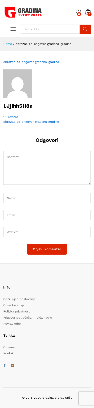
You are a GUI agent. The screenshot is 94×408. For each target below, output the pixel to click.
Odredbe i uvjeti (14, 305)
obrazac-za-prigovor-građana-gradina (31, 62)
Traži (85, 29)
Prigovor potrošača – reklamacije (27, 317)
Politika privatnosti (17, 311)
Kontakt (9, 353)
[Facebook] (5, 365)
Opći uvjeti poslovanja (19, 299)
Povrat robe (12, 323)
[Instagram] (12, 365)
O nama (9, 347)
